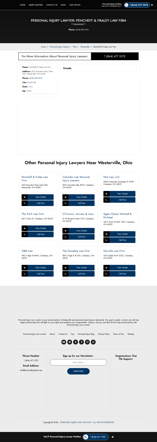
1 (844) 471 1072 (114, 56)
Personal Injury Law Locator (34, 334)
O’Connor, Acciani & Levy (78, 214)
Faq (72, 334)
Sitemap (131, 334)
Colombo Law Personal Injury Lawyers (76, 178)
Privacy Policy (103, 334)
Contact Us (51, 5)
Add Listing (75, 5)
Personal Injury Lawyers (59, 46)
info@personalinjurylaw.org (31, 370)
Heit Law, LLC (111, 177)
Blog (63, 5)
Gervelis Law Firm (114, 251)
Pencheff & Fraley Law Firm (35, 178)
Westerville (84, 46)
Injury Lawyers (36, 5)
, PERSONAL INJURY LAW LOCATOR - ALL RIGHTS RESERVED (86, 422)
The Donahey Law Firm (76, 251)
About (52, 334)
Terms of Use (118, 334)
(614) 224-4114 (78, 29)
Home (22, 5)
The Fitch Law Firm (33, 214)
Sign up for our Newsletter (78, 355)
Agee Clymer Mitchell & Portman (117, 215)
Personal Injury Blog (86, 334)
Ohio (75, 46)
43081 (29, 91)
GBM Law (27, 251)
